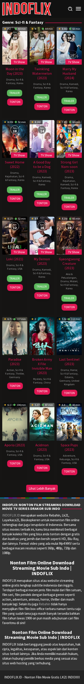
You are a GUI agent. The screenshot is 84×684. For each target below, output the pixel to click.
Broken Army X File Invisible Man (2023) (42, 366)
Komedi (73, 84)
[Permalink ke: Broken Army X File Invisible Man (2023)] (42, 335)
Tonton (15, 102)
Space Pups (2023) (69, 447)
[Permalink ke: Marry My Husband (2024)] (69, 45)
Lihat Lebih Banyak (42, 488)
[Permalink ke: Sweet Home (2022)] (15, 138)
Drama (10, 79)
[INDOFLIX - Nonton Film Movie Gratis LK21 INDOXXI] (26, 8)
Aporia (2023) (14, 445)
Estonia (69, 377)
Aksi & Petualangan (68, 275)
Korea (20, 83)
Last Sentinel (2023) (69, 361)
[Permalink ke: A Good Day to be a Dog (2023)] (42, 138)
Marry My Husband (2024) (69, 73)
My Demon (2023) (42, 261)
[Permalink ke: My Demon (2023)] (42, 235)
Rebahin (44, 604)
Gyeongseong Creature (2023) (69, 263)
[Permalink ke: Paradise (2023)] (15, 335)
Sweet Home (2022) (14, 164)
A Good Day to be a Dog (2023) (42, 166)
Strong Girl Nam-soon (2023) (69, 166)
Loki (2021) (14, 259)
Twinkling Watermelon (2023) (42, 73)
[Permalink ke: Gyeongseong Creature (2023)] (69, 235)
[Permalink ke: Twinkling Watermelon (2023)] (42, 45)
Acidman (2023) (42, 447)
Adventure (69, 455)
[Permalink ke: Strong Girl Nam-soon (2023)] (69, 138)
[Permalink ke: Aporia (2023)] (15, 421)
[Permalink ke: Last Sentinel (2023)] (69, 335)
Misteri (74, 281)
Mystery (37, 379)
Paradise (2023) (14, 361)
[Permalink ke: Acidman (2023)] (42, 421)
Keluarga (65, 459)
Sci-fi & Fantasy (14, 81)
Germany (14, 377)
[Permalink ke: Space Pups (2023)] (69, 421)
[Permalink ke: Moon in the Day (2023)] (15, 45)
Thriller (20, 373)
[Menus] (78, 8)
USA (20, 268)
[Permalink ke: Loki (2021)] (15, 235)
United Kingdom (71, 382)
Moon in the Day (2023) (15, 71)
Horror (73, 370)
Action (10, 370)
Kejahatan (11, 176)
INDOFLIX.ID (11, 515)
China (47, 382)
